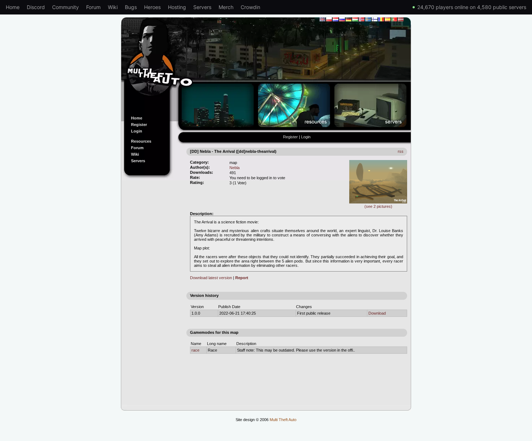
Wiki (113, 7)
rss (401, 151)
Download (377, 313)
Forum (93, 7)
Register (139, 124)
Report (241, 278)
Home (13, 7)
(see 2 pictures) (378, 206)
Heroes (152, 7)
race (195, 350)
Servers (202, 7)
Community (65, 7)
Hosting (177, 7)
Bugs (131, 7)
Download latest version (211, 278)
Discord (36, 7)
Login (136, 131)
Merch (226, 7)
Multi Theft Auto (283, 419)
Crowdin (250, 7)
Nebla (234, 167)
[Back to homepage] (266, 63)
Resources (141, 141)
